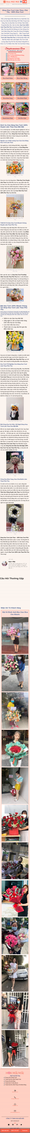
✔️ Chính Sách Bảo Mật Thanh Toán (12, 1079)
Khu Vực (7, 4)
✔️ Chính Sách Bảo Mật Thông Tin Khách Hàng (15, 1084)
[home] (11, 1)
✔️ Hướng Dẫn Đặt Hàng (9, 1081)
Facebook (24, 1130)
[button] (21, 1)
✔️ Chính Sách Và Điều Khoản (11, 1083)
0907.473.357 (15, 1130)
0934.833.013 (5, 1130)
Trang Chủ (2, 4)
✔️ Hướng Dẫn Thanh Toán (10, 1077)
